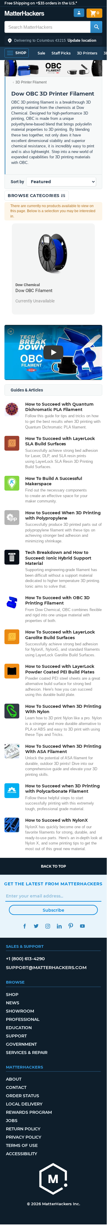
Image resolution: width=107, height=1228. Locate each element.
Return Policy (23, 1129)
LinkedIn (59, 926)
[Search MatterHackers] (96, 27)
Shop (12, 994)
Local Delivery (24, 1104)
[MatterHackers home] (24, 14)
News (12, 1002)
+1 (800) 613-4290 (25, 958)
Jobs (11, 1120)
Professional (22, 1019)
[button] (53, 40)
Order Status (22, 1095)
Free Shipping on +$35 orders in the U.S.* (40, 3)
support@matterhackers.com (46, 967)
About (13, 1079)
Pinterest (71, 926)
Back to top (53, 866)
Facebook (24, 926)
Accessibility (21, 1153)
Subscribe (53, 910)
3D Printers (87, 53)
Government (21, 1044)
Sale (41, 53)
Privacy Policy (23, 1137)
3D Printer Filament (31, 82)
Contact (16, 1087)
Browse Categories (34, 195)
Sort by (17, 181)
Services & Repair (26, 1052)
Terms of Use (22, 1145)
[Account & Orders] (79, 12)
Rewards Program (29, 1112)
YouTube (82, 926)
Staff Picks (61, 53)
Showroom (20, 1011)
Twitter (36, 926)
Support (16, 1036)
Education (19, 1027)
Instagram (47, 926)
